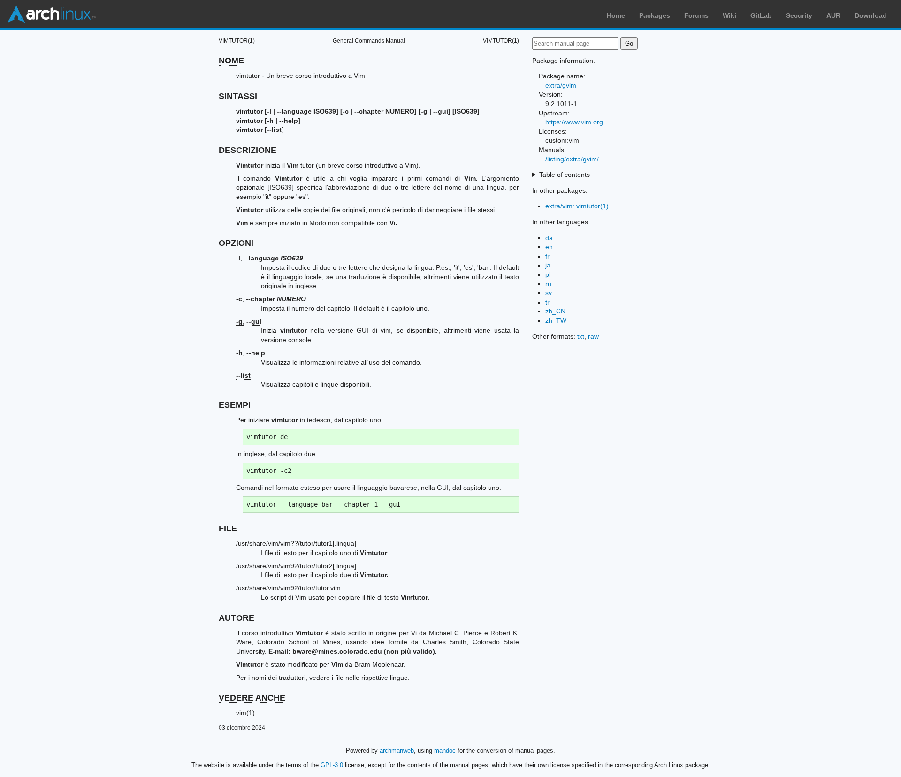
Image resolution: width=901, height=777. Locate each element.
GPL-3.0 (332, 765)
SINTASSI (238, 96)
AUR (833, 15)
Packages (654, 15)
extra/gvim (560, 85)
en (549, 247)
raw (593, 336)
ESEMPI (235, 405)
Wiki (729, 15)
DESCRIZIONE (247, 150)
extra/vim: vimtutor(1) (577, 206)
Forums (696, 15)
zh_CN (555, 311)
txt (580, 336)
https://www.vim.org (574, 122)
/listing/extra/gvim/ (572, 159)
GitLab (761, 15)
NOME (231, 60)
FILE (228, 528)
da (549, 238)
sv (548, 293)
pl (547, 274)
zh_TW (555, 320)
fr (547, 256)
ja (547, 265)
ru (548, 284)
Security (799, 15)
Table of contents (564, 174)
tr (547, 302)
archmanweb (397, 750)
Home (616, 15)
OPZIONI (236, 243)
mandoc (445, 750)
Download (871, 15)
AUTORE (236, 618)
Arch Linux (51, 14)
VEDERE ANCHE (252, 697)
